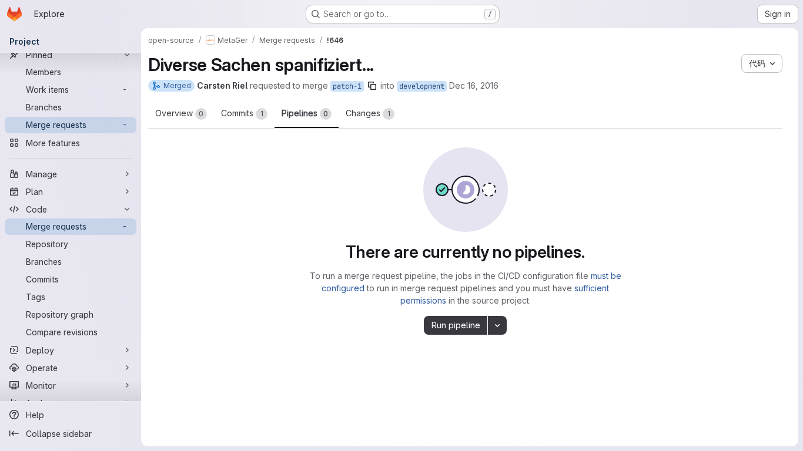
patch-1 (347, 86)
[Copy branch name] (372, 86)
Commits (242, 113)
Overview (179, 113)
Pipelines (305, 113)
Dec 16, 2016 (473, 85)
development (421, 86)
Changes (368, 113)
